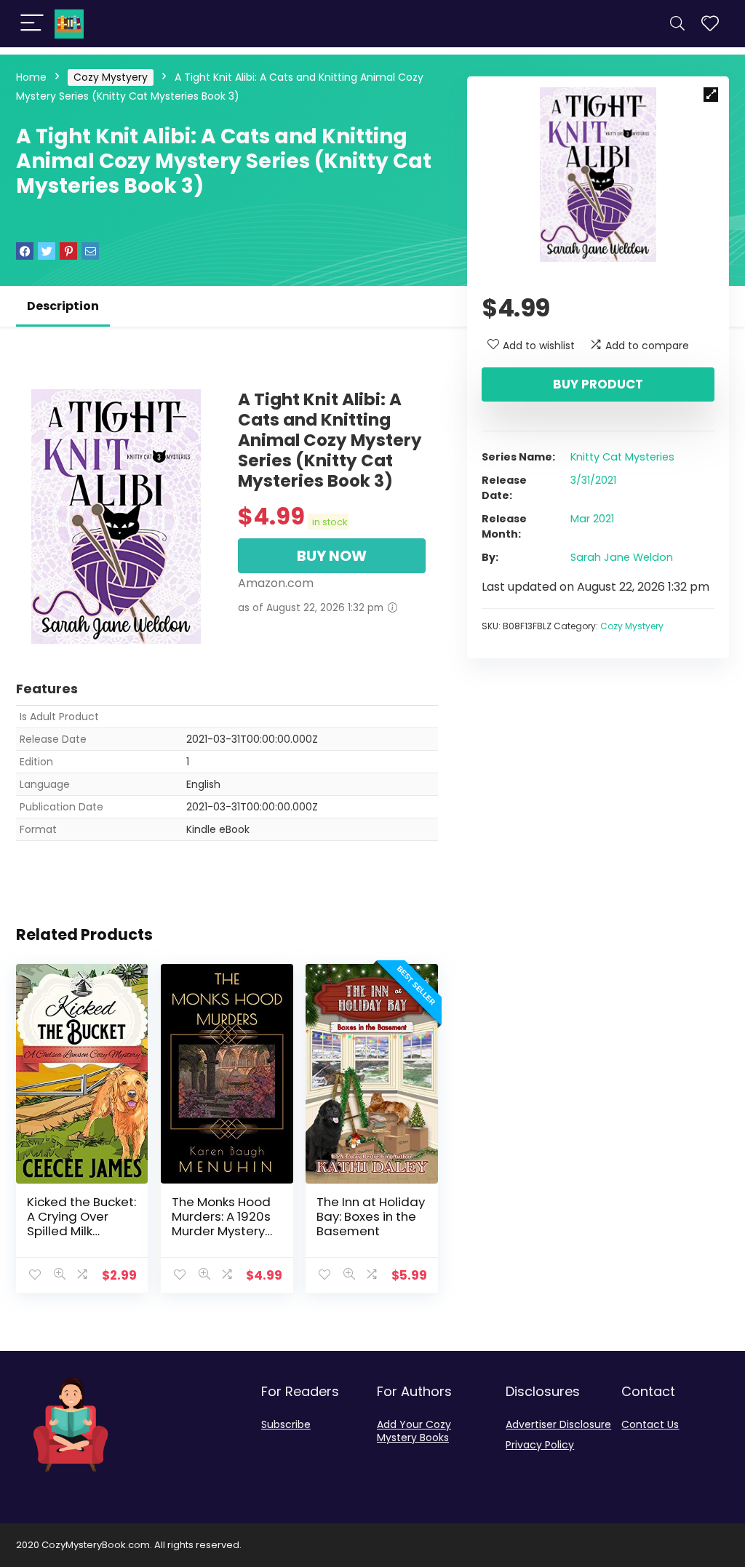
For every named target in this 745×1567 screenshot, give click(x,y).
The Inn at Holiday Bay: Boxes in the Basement (370, 1216)
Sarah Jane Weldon (621, 557)
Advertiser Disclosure (558, 1424)
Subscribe (286, 1424)
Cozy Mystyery (110, 77)
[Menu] (32, 23)
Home (31, 77)
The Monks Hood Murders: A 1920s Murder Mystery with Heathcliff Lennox (221, 1231)
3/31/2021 (593, 480)
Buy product (598, 384)
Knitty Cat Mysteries (622, 457)
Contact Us (650, 1424)
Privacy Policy (540, 1445)
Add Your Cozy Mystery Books (414, 1431)
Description (63, 306)
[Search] (677, 23)
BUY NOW (332, 556)
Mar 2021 (592, 518)
